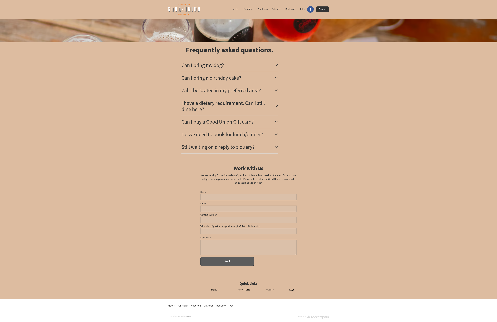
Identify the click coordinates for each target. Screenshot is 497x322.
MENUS (215, 289)
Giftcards (276, 9)
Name (203, 192)
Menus (236, 9)
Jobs (302, 9)
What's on (263, 9)
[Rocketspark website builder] (313, 317)
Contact (323, 9)
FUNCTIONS (244, 289)
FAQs (291, 289)
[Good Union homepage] (184, 9)
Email (203, 203)
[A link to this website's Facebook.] (310, 9)
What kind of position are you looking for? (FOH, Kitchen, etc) (230, 226)
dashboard (187, 316)
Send (227, 261)
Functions (248, 9)
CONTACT (271, 289)
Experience (205, 238)
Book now (290, 9)
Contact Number (208, 215)
